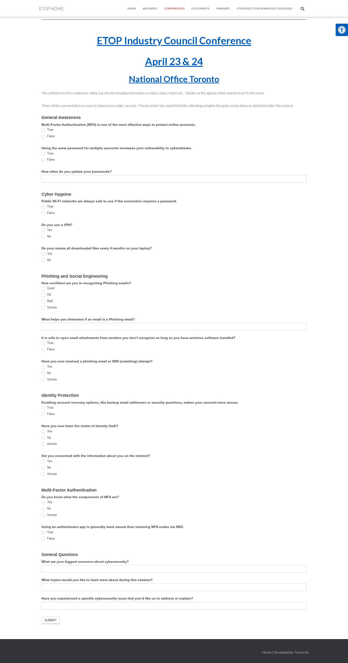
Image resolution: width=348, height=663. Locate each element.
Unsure (51, 307)
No (48, 236)
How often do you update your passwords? (76, 171)
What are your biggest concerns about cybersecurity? (85, 562)
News (132, 8)
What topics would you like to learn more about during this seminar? (97, 580)
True (49, 129)
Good (50, 288)
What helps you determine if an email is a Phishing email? (88, 319)
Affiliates (150, 8)
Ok (48, 294)
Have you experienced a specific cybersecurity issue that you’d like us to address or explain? (117, 598)
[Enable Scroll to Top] (339, 653)
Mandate (223, 8)
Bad (49, 301)
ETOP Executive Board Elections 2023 (264, 8)
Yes (49, 230)
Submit (50, 620)
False (50, 136)
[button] (342, 30)
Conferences (174, 8)
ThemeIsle (301, 652)
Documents (200, 8)
